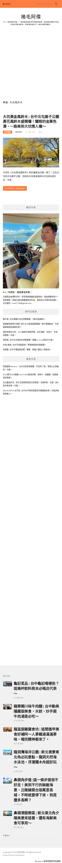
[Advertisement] (31, 65)
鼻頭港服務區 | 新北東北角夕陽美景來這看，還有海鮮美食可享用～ (36, 818)
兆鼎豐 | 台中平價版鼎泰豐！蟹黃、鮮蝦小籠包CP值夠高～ (27, 349)
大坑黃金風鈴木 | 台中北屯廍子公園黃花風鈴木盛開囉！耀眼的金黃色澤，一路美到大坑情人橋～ (31, 121)
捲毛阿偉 (31, 16)
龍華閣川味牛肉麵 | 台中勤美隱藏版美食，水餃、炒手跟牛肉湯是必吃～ (36, 711)
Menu (8, 4)
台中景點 (7, 132)
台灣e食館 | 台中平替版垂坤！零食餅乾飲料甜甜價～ (24, 345)
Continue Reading (15, 188)
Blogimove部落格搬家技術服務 (48, 861)
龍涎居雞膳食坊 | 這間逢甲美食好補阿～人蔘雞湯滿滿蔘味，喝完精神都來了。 (36, 734)
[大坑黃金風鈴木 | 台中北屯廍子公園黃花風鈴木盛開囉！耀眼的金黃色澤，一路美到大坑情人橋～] (31, 152)
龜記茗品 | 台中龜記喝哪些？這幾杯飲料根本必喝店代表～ (36, 689)
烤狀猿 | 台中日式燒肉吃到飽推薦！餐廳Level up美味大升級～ (28, 340)
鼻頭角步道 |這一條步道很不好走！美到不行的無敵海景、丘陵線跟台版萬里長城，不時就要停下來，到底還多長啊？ (36, 790)
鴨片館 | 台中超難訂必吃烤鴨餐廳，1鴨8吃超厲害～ (24, 319)
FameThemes (20, 855)
